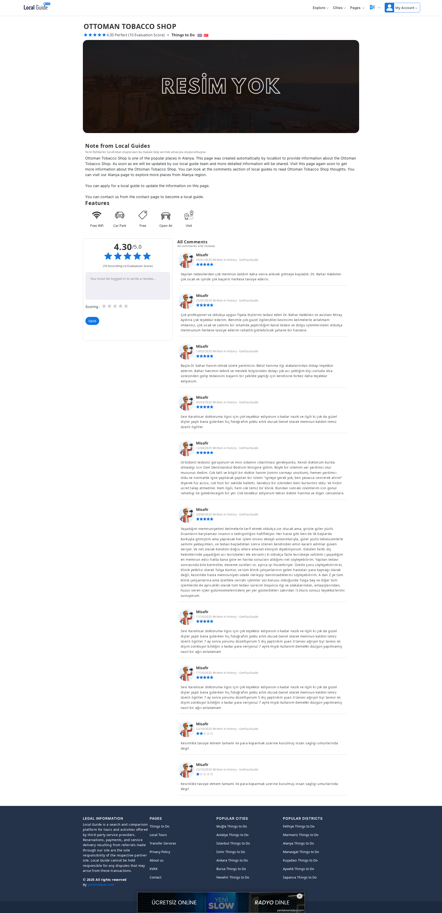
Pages (355, 8)
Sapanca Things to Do (300, 877)
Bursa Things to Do (231, 869)
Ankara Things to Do (232, 860)
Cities (338, 8)
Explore (319, 8)
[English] (199, 34)
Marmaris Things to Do (300, 835)
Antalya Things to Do (232, 835)
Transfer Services (163, 843)
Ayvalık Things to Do (298, 869)
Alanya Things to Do (298, 843)
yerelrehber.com (101, 884)
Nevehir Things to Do (232, 877)
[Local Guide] (36, 6)
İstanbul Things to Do (233, 843)
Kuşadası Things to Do (300, 860)
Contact (155, 877)
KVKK (154, 869)
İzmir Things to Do (230, 852)
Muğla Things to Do (231, 826)
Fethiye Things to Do (298, 826)
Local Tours (158, 835)
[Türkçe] (206, 34)
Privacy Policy (160, 852)
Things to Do (183, 34)
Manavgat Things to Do (301, 852)
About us (156, 860)
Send (92, 321)
